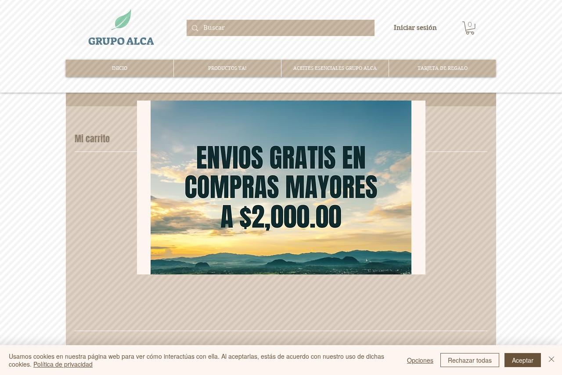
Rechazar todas (470, 360)
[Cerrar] (551, 360)
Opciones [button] (420, 360)
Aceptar (522, 360)
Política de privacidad (63, 364)
